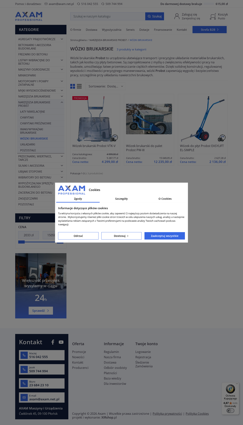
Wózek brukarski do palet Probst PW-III (144, 148)
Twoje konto (146, 343)
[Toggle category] (62, 39)
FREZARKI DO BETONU (33, 54)
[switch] (230, 410)
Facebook (53, 342)
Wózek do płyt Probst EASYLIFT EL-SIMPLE (202, 148)
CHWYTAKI (27, 117)
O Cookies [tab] (165, 198)
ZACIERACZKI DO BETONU (35, 192)
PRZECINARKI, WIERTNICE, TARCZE (35, 158)
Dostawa (110, 362)
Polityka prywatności (167, 414)
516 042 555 (89, 4)
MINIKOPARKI (27, 75)
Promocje (79, 352)
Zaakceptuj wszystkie (164, 236)
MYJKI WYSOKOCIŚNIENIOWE (37, 90)
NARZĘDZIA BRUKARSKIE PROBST (34, 104)
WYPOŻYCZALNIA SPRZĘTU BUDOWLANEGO (35, 185)
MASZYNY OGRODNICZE (34, 69)
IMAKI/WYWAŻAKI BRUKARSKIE (31, 130)
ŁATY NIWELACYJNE (32, 111)
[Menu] (237, 384)
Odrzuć (78, 236)
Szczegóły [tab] (121, 198)
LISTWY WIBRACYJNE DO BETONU (34, 61)
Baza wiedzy (112, 378)
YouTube (61, 342)
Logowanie (143, 352)
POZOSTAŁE (28, 150)
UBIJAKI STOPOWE (30, 171)
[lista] (79, 86)
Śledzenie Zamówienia (144, 364)
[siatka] (72, 86)
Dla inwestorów (115, 384)
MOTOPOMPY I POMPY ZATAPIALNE (33, 82)
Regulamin (111, 352)
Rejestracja (143, 357)
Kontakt (77, 362)
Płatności (110, 373)
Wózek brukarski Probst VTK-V (94, 146)
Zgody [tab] (78, 198)
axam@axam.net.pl (61, 4)
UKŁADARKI (27, 144)
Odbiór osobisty (115, 368)
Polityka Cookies (197, 414)
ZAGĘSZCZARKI (28, 198)
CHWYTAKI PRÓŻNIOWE (35, 123)
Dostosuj (120, 236)
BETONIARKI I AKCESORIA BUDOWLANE (34, 46)
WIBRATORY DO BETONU (34, 177)
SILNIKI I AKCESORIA (31, 165)
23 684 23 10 (39, 385)
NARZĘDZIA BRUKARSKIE (34, 96)
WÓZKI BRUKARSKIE (34, 138)
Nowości (78, 357)
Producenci (80, 368)
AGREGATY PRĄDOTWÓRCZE (36, 39)
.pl (109, 417)
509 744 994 (114, 4)
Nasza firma (112, 357)
